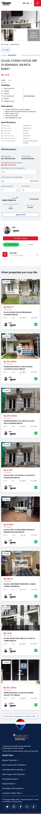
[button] (35, 171)
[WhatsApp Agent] (35, 324)
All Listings (4, 44)
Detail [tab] (3, 80)
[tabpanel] (20, 114)
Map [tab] (9, 80)
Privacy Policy (17, 802)
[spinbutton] (18, 172)
